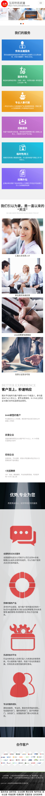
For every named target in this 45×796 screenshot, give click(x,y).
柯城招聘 (12, 795)
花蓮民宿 (28, 795)
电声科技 (37, 792)
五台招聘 (21, 792)
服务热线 (4, 792)
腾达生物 (29, 792)
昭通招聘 (20, 795)
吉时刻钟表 (37, 795)
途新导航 (12, 792)
